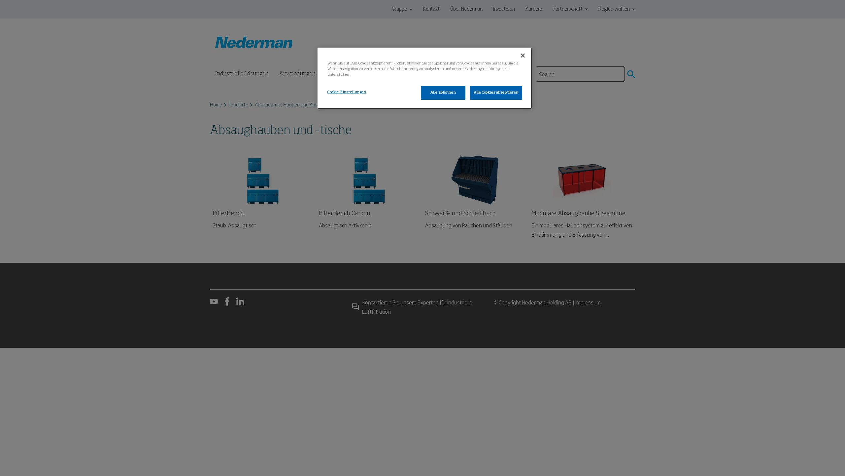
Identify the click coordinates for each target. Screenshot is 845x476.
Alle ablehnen (443, 93)
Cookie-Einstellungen (346, 92)
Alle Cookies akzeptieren (496, 93)
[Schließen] (523, 55)
